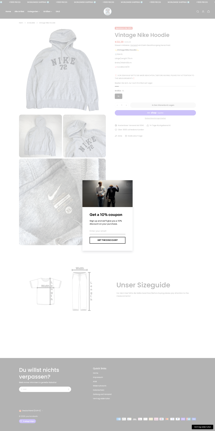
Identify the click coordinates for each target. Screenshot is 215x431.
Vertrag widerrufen (202, 427)
